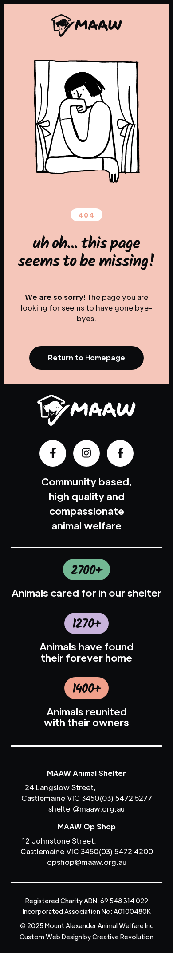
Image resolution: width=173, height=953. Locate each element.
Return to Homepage (86, 357)
